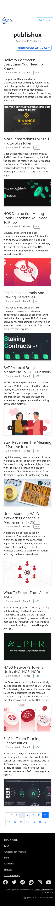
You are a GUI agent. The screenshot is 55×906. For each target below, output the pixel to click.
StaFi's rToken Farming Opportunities (22, 740)
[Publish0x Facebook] (6, 882)
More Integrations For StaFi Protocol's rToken (26, 141)
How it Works (11, 839)
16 (27, 822)
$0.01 (36, 526)
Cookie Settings (12, 875)
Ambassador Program (15, 851)
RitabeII (27, 72)
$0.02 (36, 376)
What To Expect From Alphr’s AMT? (27, 594)
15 (21, 822)
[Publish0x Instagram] (40, 882)
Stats (6, 857)
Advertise (9, 863)
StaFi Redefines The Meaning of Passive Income (27, 444)
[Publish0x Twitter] (14, 882)
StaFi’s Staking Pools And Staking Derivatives (24, 294)
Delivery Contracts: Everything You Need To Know (23, 64)
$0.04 (36, 147)
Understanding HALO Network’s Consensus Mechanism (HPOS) (21, 518)
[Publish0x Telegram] (23, 882)
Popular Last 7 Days (33, 47)
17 (34, 822)
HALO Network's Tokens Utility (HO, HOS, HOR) (23, 669)
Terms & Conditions (42, 889)
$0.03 (36, 226)
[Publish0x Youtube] (49, 882)
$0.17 (36, 676)
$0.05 (36, 301)
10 (32, 815)
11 (39, 815)
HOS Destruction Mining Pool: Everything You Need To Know (26, 218)
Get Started (45, 20)
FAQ (6, 845)
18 (40, 822)
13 (8, 822)
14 (15, 822)
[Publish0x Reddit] (32, 882)
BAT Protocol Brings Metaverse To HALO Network (27, 369)
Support (8, 869)
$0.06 (36, 72)
